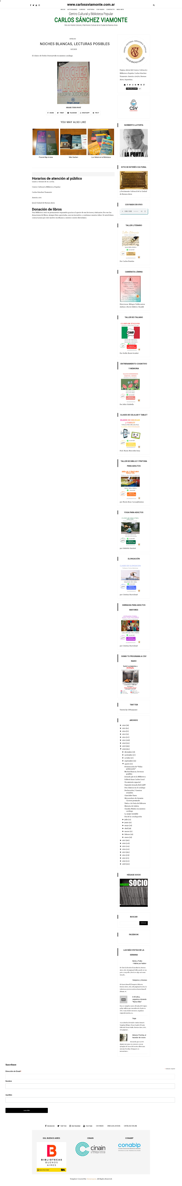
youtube (89, 1126)
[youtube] (36, 5)
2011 (123, 858)
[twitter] (33, 5)
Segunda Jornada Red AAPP (135, 785)
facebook (51, 1126)
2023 (124, 734)
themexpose (91, 1179)
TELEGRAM (73, 113)
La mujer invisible (131, 814)
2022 (124, 737)
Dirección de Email (13, 1071)
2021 (124, 740)
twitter (63, 1126)
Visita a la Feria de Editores (135, 803)
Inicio (63, 9)
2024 (124, 731)
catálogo (72, 39)
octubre (127, 758)
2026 (124, 725)
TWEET (61, 113)
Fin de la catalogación (133, 817)
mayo (126, 826)
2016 (124, 843)
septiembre (128, 761)
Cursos (82, 9)
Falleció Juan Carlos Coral (134, 780)
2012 (124, 855)
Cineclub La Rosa (113, 1126)
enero (126, 837)
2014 (124, 849)
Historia (90, 9)
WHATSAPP (85, 113)
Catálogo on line (130, 1126)
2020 (124, 743)
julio (126, 820)
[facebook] (30, 5)
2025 (124, 728)
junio (126, 823)
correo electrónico (79, 218)
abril (126, 829)
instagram (76, 1126)
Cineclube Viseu (130, 796)
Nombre (8, 1081)
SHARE (51, 113)
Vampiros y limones (139, 980)
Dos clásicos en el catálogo (134, 788)
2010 (124, 861)
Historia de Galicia (131, 806)
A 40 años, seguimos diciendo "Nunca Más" (139, 999)
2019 (124, 746)
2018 (124, 749)
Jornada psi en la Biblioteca (135, 777)
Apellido (8, 1095)
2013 (124, 852)
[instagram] (39, 5)
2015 (123, 846)
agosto (127, 764)
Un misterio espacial (132, 782)
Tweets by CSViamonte (128, 710)
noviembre (128, 755)
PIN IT (97, 113)
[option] (46, 144)
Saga (134, 1018)
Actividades (72, 9)
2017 (123, 840)
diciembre (128, 752)
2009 (124, 864)
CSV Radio (100, 9)
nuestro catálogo (66, 56)
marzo (126, 831)
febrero (127, 834)
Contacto (110, 9)
